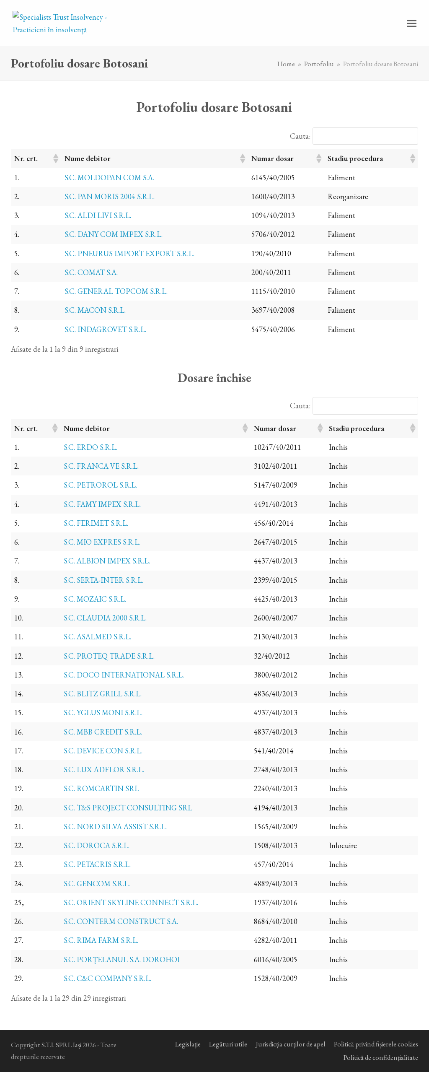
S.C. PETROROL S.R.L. (100, 485)
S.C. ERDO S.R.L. (90, 447)
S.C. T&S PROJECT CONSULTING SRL (128, 807)
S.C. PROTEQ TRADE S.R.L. (109, 656)
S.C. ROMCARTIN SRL (101, 788)
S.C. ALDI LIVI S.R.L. (98, 215)
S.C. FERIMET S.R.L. (96, 523)
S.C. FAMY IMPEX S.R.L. (102, 504)
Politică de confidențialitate (381, 1057)
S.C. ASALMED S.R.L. (97, 636)
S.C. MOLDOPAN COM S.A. (109, 177)
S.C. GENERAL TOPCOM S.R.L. (116, 291)
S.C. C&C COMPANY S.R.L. (107, 978)
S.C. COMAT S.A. (91, 272)
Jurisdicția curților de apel (291, 1044)
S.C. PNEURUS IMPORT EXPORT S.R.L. (129, 253)
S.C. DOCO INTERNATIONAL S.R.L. (124, 675)
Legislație (188, 1044)
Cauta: (300, 136)
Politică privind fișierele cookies (376, 1044)
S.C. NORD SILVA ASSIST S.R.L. (115, 826)
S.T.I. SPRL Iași (61, 1044)
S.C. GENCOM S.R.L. (97, 883)
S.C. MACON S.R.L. (95, 310)
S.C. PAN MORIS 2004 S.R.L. (110, 196)
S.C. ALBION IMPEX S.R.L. (107, 561)
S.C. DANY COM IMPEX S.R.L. (114, 234)
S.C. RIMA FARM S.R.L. (101, 940)
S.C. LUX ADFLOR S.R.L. (104, 769)
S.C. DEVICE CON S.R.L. (103, 750)
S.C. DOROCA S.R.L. (96, 845)
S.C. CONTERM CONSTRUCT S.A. (121, 921)
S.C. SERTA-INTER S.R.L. (103, 580)
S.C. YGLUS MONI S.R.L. (103, 712)
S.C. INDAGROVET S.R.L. (105, 329)
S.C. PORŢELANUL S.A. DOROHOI (122, 959)
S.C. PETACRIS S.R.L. (97, 864)
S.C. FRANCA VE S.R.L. (101, 466)
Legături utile (228, 1044)
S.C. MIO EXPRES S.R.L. (102, 542)
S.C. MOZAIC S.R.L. (95, 599)
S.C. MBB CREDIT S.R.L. (103, 732)
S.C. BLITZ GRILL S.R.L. (103, 693)
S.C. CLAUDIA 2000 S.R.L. (105, 618)
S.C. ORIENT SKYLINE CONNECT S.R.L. (131, 902)
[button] (411, 23)
